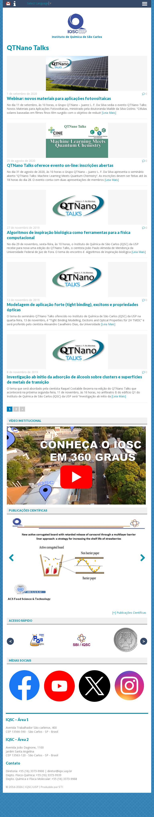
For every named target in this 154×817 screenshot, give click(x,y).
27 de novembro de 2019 (23, 228)
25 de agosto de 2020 (21, 161)
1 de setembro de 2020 (22, 94)
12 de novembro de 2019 (23, 300)
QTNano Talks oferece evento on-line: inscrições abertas (60, 165)
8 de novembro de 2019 (22, 372)
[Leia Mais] (109, 113)
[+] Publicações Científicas (129, 613)
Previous (13, 557)
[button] (144, 4)
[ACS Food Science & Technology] (77, 556)
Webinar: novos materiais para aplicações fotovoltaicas (59, 98)
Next (141, 557)
